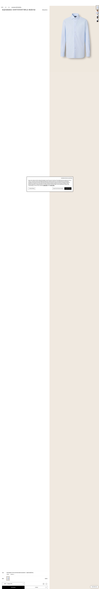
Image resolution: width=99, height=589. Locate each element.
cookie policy (45, 185)
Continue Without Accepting (66, 178)
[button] (97, 7)
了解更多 (7, 574)
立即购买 (36, 587)
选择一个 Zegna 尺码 (8, 583)
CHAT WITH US (94, 586)
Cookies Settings (31, 188)
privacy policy (52, 185)
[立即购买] (46, 587)
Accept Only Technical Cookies (58, 188)
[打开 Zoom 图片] (74, 39)
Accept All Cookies (68, 188)
